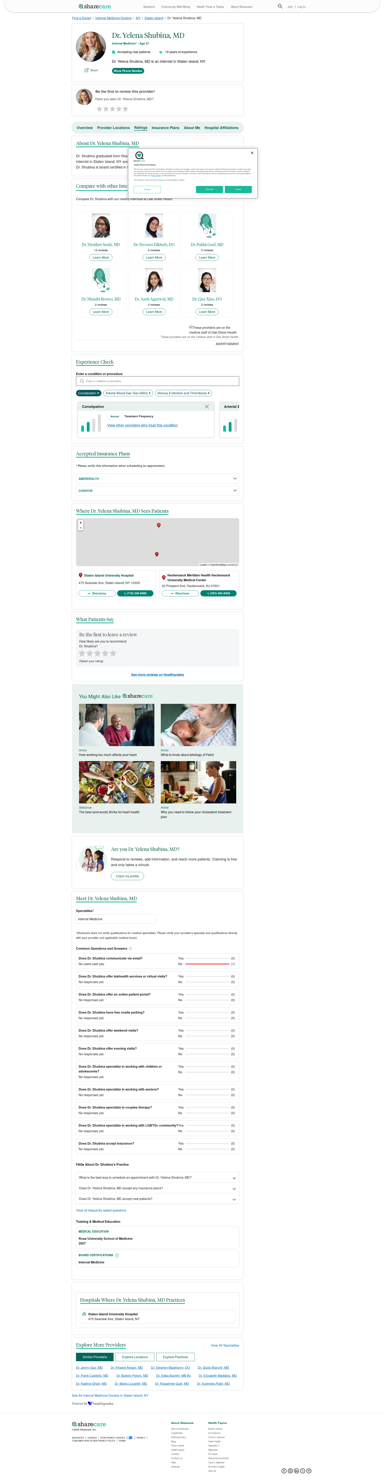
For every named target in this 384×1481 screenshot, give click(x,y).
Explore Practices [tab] (175, 1357)
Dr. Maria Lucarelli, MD (131, 1383)
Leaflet (203, 564)
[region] (193, 173)
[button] (129, 948)
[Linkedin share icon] (296, 1472)
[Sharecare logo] (116, 1424)
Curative (86, 491)
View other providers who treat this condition (142, 425)
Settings (147, 189)
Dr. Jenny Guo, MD (89, 1367)
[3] (112, 108)
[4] (119, 108)
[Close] (252, 152)
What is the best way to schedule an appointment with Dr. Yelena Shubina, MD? (135, 1177)
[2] (105, 108)
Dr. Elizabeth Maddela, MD (218, 1375)
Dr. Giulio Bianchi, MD (213, 1367)
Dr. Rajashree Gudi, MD (172, 1383)
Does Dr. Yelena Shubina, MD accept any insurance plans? (121, 1188)
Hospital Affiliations (221, 127)
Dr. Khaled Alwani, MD (127, 1367)
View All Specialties (225, 1345)
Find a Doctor (81, 18)
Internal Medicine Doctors (113, 18)
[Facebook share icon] (284, 1472)
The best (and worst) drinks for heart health (109, 812)
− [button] (81, 528)
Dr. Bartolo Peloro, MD (132, 1375)
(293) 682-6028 (220, 593)
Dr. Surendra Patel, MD (213, 1383)
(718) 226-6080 (137, 593)
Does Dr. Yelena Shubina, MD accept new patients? (115, 1198)
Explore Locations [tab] (135, 1357)
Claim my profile (127, 876)
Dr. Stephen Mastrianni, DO (170, 1367)
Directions (98, 593)
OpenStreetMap (218, 564)
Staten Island (154, 18)
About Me (192, 127)
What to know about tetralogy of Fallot (187, 754)
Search (280, 6)
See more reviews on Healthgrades (157, 674)
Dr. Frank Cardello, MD (92, 1375)
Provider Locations (113, 127)
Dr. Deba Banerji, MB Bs (173, 1375)
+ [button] (81, 523)
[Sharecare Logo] (95, 6)
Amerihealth (89, 479)
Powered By (79, 1403)
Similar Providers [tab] (95, 1357)
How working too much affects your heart (108, 754)
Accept (238, 189)
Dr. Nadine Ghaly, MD (91, 1383)
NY (138, 18)
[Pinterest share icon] (309, 1472)
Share (94, 70)
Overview (85, 127)
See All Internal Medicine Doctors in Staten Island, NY (110, 1395)
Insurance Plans (165, 127)
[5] (125, 108)
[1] (98, 108)
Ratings (140, 127)
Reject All (209, 189)
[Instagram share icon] (290, 1472)
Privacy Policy (156, 176)
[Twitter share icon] (303, 1472)
